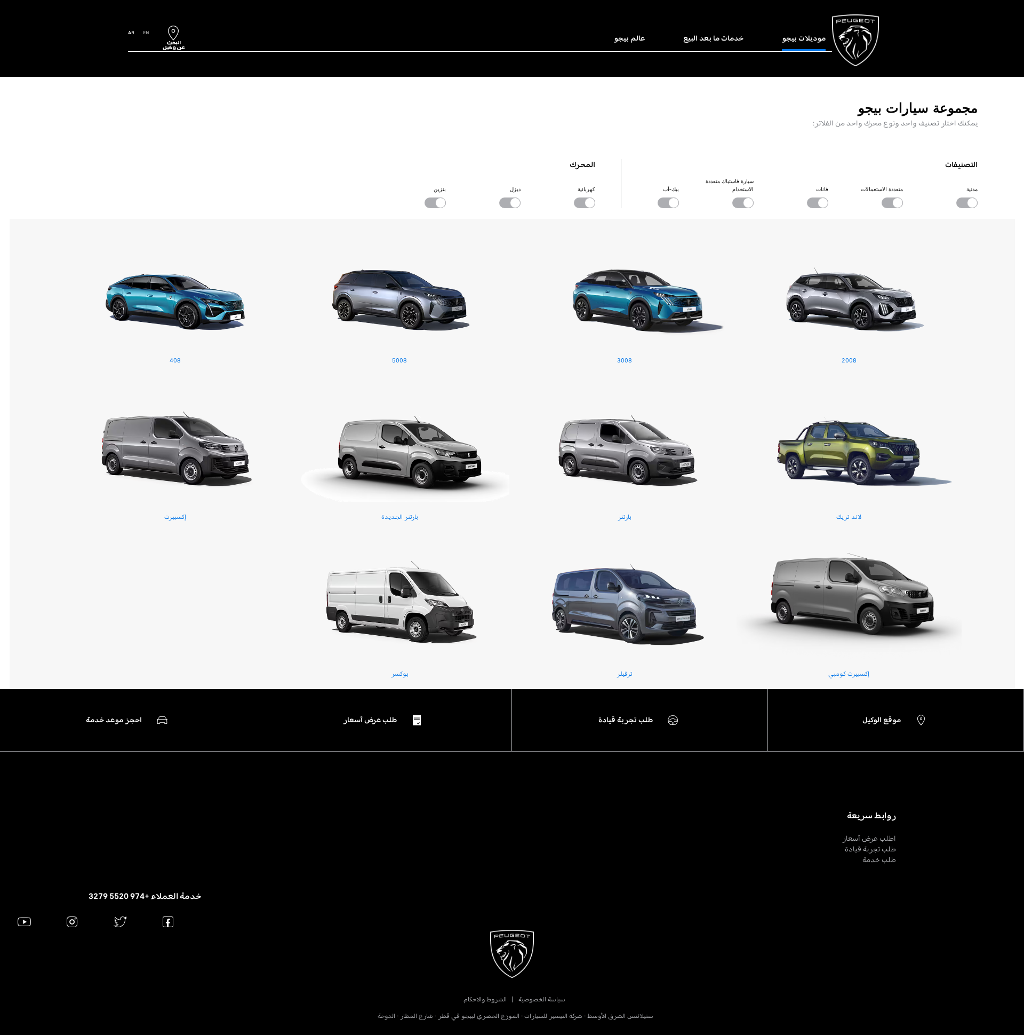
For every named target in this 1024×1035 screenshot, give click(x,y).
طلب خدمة (879, 860)
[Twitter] (120, 921)
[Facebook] (168, 921)
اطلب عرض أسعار (869, 838)
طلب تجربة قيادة (870, 849)
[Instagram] (72, 921)
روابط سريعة (871, 815)
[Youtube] (24, 921)
